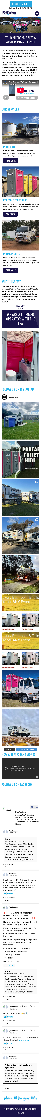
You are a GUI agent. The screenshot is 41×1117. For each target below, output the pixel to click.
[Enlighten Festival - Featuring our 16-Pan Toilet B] (20, 421)
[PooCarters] (7, 809)
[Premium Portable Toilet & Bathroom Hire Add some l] (20, 612)
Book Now (10, 214)
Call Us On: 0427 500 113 (20, 8)
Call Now (9, 965)
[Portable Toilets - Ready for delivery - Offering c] (20, 688)
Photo (10, 894)
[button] (18, 308)
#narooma (24, 1040)
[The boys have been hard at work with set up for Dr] (20, 535)
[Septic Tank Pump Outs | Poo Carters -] (9, 13)
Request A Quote (21, 3)
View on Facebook (9, 864)
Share (7, 867)
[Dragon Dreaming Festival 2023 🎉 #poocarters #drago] (20, 497)
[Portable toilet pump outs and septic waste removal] (20, 727)
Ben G (20, 297)
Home (7, 839)
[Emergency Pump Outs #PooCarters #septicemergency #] (20, 574)
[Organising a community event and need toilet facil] (20, 459)
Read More (11, 160)
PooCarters (13, 831)
